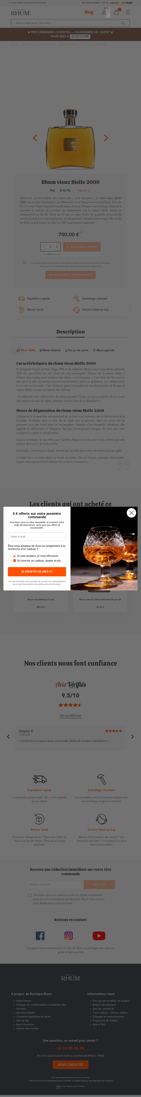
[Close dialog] (131, 513)
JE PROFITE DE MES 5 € (37, 571)
